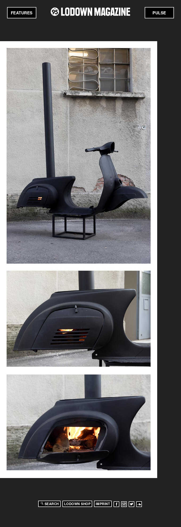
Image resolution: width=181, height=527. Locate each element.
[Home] (90, 11)
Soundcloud (139, 504)
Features (22, 13)
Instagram (124, 504)
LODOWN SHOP (77, 503)
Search (52, 503)
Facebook (116, 504)
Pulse (159, 13)
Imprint (103, 503)
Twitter (131, 504)
